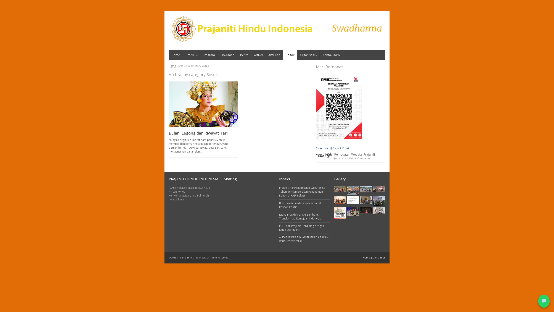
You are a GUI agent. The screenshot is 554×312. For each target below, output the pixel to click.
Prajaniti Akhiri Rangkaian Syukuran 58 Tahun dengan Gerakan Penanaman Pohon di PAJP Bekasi (302, 191)
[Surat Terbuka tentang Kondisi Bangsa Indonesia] (353, 200)
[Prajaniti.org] (277, 29)
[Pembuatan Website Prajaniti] (324, 155)
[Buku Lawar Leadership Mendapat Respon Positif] (353, 190)
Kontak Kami (331, 55)
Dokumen (227, 55)
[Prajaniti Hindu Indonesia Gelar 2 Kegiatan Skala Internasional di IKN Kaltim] (340, 213)
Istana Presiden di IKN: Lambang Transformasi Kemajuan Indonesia (300, 216)
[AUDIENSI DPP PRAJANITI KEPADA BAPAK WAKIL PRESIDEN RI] (340, 200)
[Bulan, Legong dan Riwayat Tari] (203, 104)
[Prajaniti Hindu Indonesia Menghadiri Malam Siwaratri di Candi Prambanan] (353, 211)
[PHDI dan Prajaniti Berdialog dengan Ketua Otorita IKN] (379, 189)
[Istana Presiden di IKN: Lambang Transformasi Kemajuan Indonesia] (366, 189)
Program (209, 55)
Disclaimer (379, 257)
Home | (368, 257)
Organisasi (307, 55)
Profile (190, 55)
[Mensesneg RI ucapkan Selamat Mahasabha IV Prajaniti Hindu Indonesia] (366, 210)
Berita (244, 55)
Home (175, 55)
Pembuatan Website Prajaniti (354, 154)
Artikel (258, 55)
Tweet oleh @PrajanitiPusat (332, 148)
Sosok (290, 55)
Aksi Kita (274, 55)
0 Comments (362, 158)
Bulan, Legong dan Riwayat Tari (198, 133)
